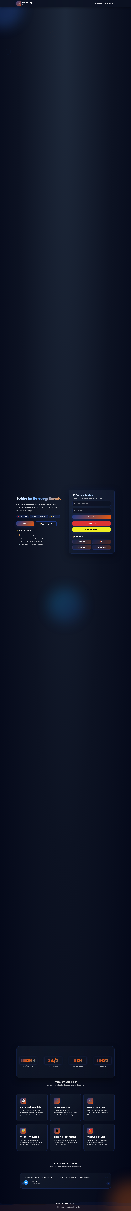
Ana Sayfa (98, 3)
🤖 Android (81, 542)
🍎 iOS (101, 542)
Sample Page (109, 3)
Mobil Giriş (92, 523)
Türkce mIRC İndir (92, 530)
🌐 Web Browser (101, 547)
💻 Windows (81, 547)
